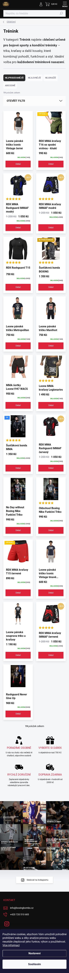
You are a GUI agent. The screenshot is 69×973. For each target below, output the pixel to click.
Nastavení (34, 953)
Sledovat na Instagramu (37, 880)
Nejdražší (50, 78)
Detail (18, 164)
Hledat (61, 13)
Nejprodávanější (14, 78)
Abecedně (10, 85)
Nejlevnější (34, 78)
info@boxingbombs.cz (21, 908)
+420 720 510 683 (19, 914)
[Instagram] (6, 923)
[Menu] (65, 4)
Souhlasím (34, 964)
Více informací (11, 945)
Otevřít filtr (16, 100)
